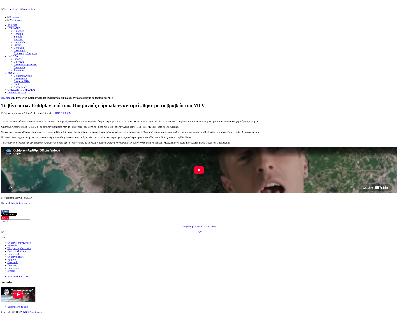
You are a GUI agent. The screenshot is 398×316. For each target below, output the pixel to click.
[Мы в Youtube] (27, 9)
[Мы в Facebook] (10, 9)
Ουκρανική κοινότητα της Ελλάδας (199, 226)
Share (5, 211)
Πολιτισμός (7, 98)
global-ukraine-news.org (20, 203)
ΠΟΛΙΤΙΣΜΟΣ (63, 113)
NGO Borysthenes (32, 312)
